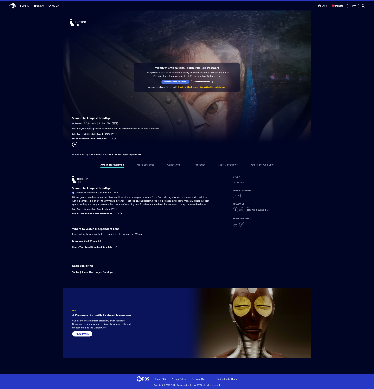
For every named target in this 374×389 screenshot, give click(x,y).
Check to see (192, 87)
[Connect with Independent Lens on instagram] (241, 209)
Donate (339, 5)
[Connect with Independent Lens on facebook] (235, 209)
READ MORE (82, 333)
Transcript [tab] (199, 164)
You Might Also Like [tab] (262, 164)
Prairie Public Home (227, 379)
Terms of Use (198, 379)
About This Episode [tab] (112, 164)
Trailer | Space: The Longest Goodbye (92, 272)
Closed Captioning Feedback (128, 154)
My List (55, 5)
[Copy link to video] (241, 224)
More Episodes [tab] (145, 164)
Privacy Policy (179, 379)
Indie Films (239, 182)
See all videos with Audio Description (91, 138)
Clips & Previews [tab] (228, 164)
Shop (324, 5)
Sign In (353, 6)
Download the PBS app (84, 241)
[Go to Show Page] (190, 22)
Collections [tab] (173, 164)
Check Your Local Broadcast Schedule (92, 247)
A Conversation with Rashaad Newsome (101, 315)
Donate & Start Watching (175, 82)
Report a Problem (104, 154)
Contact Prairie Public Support (213, 87)
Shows (40, 5)
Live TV (25, 5)
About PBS (160, 379)
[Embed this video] (235, 224)
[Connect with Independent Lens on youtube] (248, 209)
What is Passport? (202, 82)
